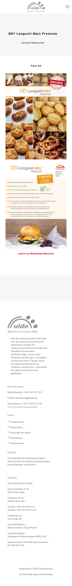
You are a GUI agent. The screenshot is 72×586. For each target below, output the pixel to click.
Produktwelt (17, 422)
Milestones (16, 438)
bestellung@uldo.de (26, 398)
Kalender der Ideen (21, 432)
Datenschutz (46, 568)
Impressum (25, 568)
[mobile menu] (67, 7)
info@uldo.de (15, 515)
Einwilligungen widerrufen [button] (22, 464)
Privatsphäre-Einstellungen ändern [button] (26, 458)
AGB (35, 568)
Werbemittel (17, 443)
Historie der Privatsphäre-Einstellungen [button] (29, 461)
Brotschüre (16, 427)
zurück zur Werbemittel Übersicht (36, 253)
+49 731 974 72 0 (33, 392)
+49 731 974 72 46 (32, 403)
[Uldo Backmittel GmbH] (36, 7)
